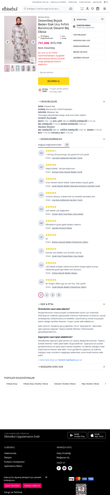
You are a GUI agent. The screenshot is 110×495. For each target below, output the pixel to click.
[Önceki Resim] (7, 42)
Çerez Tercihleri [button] (12, 485)
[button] (71, 8)
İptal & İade (97, 2)
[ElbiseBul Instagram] (70, 468)
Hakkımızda (72, 2)
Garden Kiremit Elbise (62, 228)
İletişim (8, 457)
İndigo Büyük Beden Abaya (64, 273)
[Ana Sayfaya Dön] (9, 9)
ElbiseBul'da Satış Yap (40, 2)
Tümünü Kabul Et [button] (32, 485)
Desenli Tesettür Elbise (65, 383)
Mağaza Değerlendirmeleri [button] (53, 144)
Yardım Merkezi (85, 2)
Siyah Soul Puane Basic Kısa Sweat (67, 256)
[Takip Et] (102, 19)
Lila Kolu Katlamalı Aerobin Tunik (67, 158)
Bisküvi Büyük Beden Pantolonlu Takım (70, 242)
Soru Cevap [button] (64, 37)
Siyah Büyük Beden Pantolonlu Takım (69, 287)
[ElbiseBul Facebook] (59, 468)
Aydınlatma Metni (13, 466)
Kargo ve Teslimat (13, 492)
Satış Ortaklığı (64, 453)
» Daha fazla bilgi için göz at (60, 359)
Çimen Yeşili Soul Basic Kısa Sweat (67, 214)
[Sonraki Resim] (33, 42)
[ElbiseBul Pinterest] (64, 468)
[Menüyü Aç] (104, 8)
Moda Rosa (43, 17)
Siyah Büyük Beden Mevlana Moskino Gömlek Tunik (76, 186)
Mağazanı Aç (63, 457)
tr (107, 2)
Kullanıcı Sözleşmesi (14, 461)
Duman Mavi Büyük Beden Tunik (67, 172)
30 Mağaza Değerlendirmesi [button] (47, 37)
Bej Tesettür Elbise (90, 383)
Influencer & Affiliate (58, 2)
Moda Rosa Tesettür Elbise (36, 383)
